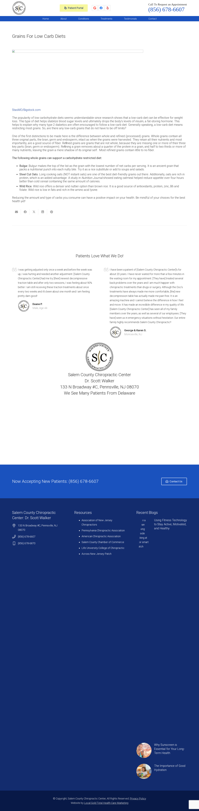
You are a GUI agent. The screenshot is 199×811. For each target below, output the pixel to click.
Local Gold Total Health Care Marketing (106, 802)
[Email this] (16, 212)
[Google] (95, 8)
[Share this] (25, 212)
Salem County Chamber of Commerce (103, 542)
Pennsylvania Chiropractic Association (103, 530)
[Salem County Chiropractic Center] (19, 8)
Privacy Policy (138, 798)
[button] (69, 18)
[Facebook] (101, 8)
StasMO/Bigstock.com (26, 110)
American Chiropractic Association (101, 536)
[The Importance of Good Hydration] (161, 771)
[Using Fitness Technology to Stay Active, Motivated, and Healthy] (161, 627)
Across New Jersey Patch (96, 553)
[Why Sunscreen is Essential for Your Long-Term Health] (161, 750)
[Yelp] (107, 8)
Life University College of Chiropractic (103, 547)
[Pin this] (51, 212)
